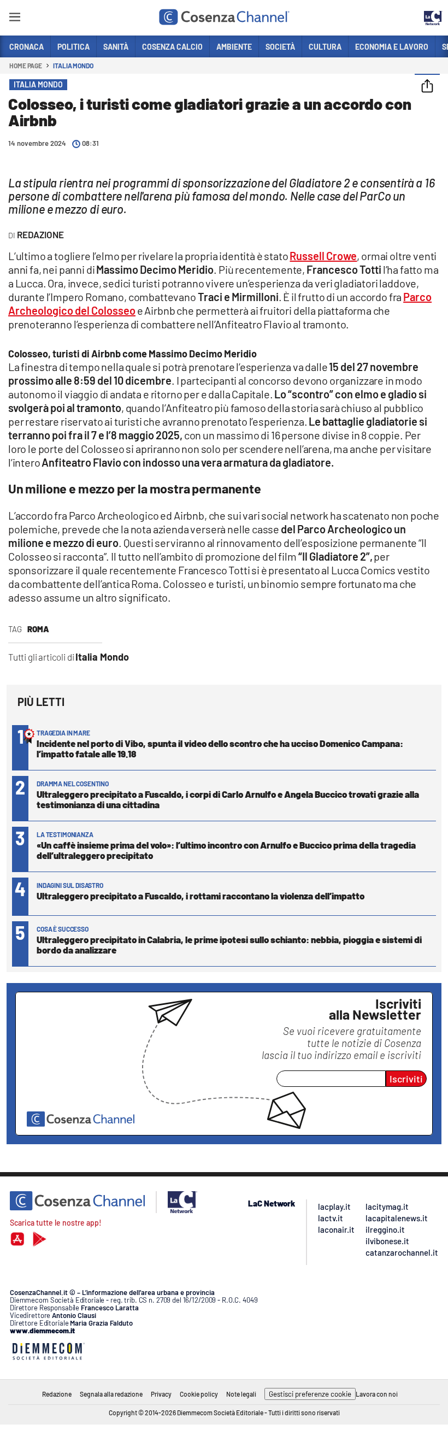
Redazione (57, 1394)
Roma (38, 629)
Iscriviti (406, 1079)
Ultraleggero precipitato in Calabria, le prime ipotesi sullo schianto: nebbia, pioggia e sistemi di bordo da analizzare (229, 944)
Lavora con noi (377, 1394)
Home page (25, 65)
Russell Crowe (323, 255)
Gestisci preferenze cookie (310, 1394)
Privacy (161, 1394)
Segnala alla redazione (111, 1394)
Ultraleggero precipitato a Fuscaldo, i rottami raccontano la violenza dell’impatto (200, 895)
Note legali (241, 1394)
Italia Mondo (73, 65)
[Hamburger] (14, 19)
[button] (427, 87)
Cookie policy (199, 1394)
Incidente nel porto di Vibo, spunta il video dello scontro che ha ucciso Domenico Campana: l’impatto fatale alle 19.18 (220, 748)
